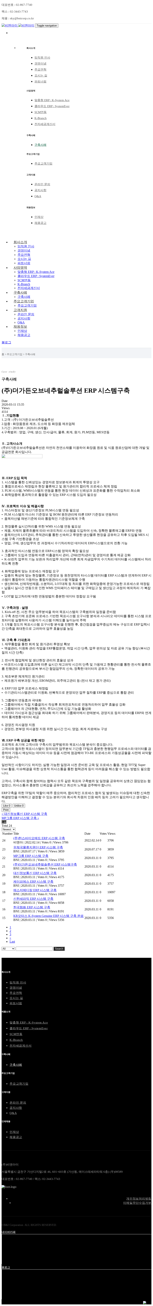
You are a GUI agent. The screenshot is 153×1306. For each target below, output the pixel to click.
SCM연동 (40, 112)
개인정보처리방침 (138, 1198)
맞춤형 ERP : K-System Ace (52, 100)
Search (59, 948)
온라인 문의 (42, 184)
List (4, 822)
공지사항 (40, 190)
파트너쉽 (40, 81)
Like (6, 805)
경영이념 (40, 63)
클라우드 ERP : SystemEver (52, 106)
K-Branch (40, 118)
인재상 (38, 217)
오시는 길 (40, 75)
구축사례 (40, 144)
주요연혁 (40, 69)
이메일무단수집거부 (137, 1202)
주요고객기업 (43, 163)
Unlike (19, 805)
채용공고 (40, 223)
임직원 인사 (42, 57)
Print (6, 809)
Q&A (37, 196)
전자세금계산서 (44, 124)
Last (12, 941)
